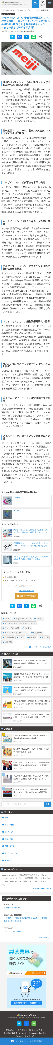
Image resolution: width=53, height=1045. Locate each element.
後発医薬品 (9, 637)
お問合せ (21, 1030)
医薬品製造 (37, 633)
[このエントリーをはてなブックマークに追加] (26, 37)
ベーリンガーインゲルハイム (16, 633)
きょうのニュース (31, 10)
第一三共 (45, 637)
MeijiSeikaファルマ (23, 619)
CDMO (7, 619)
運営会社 (9, 1030)
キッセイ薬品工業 (12, 628)
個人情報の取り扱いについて (14, 1033)
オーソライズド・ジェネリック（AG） (20, 623)
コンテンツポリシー (36, 1030)
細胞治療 (8, 642)
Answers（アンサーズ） (25, 1036)
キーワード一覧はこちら (42, 647)
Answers (4, 10)
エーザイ (39, 619)
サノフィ (27, 628)
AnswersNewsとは (41, 888)
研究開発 (32, 637)
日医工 (21, 637)
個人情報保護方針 (26, 591)
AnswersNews (16, 10)
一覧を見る (43, 937)
